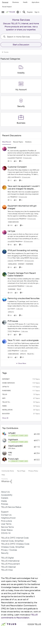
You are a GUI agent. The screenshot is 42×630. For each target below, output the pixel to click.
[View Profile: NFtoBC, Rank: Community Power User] (4, 434)
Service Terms (7, 527)
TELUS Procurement (10, 564)
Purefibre (6, 390)
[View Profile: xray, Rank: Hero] (4, 453)
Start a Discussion (21, 44)
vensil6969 (11, 241)
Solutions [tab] (28, 142)
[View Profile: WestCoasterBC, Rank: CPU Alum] (4, 447)
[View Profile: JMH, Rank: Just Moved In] (4, 168)
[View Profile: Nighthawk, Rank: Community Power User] (4, 440)
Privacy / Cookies (9, 550)
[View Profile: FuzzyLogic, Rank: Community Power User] (4, 459)
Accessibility (6, 495)
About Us (5, 492)
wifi (3, 398)
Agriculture (35, 2)
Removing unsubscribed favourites (24, 298)
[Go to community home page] (10, 12)
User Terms (6, 524)
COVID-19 (5, 533)
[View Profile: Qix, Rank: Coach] (4, 300)
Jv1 (9, 197)
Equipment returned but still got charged (22, 207)
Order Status (7, 530)
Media (4, 501)
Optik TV (5, 387)
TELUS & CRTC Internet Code (15, 538)
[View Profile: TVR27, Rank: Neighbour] (4, 322)
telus (4, 394)
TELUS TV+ (6, 402)
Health (25, 2)
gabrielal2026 (12, 286)
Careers (4, 498)
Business (15, 2)
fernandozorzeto (13, 218)
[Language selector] (19, 12)
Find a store (6, 521)
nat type (11, 231)
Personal (5, 2)
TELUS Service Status (11, 507)
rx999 (10, 350)
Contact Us (6, 515)
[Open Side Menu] (3, 12)
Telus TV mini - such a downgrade (23, 340)
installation (7, 410)
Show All (5, 418)
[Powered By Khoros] (21, 480)
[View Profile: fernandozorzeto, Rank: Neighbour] (4, 207)
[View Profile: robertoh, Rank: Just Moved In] (4, 252)
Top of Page (21, 471)
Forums (6, 52)
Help (3, 475)
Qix (9, 309)
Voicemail (12, 147)
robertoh (10, 261)
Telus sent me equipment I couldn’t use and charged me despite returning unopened (24, 187)
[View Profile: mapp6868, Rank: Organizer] (4, 149)
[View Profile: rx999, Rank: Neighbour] (4, 341)
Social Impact (7, 6)
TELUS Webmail (8, 567)
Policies (4, 504)
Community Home (8, 471)
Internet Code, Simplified (12, 541)
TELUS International (10, 561)
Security (5, 553)
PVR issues (13, 321)
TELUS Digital (7, 558)
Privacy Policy (33, 471)
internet (6, 379)
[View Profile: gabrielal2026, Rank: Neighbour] (4, 274)
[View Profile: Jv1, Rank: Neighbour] (4, 187)
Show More (22, 363)
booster (6, 413)
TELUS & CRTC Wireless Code (15, 544)
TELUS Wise (7, 570)
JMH (9, 177)
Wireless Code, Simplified (12, 547)
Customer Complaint (17, 167)
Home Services (8, 383)
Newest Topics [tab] (18, 142)
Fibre (4, 406)
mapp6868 (11, 158)
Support (4, 512)
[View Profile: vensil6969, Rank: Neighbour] (4, 232)
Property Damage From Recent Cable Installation (22, 274)
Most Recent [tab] (6, 142)
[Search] (24, 12)
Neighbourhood (8, 518)
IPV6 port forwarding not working (23, 250)
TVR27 (10, 331)
